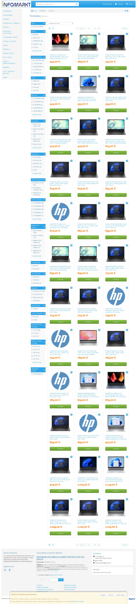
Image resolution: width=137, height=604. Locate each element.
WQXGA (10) (37, 167)
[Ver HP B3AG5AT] (88, 43)
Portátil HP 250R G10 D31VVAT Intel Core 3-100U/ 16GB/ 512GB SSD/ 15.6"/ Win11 (88, 225)
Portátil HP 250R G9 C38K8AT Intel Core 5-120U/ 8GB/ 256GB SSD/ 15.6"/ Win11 (115, 99)
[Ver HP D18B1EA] (60, 212)
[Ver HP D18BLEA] (116, 296)
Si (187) (35, 308)
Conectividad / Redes (10, 37)
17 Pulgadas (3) (38, 212)
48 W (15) (36, 352)
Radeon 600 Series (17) (37, 241)
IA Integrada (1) (38, 374)
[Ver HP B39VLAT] (116, 508)
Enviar (60, 579)
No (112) (35, 317)
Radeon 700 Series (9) (37, 251)
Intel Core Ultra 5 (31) (38, 135)
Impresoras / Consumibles (7, 32)
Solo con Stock (38, 26)
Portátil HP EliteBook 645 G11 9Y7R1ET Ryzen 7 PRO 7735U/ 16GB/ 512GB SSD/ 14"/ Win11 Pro (116, 437)
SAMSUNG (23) (38, 41)
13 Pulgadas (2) (38, 215)
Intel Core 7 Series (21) (37, 140)
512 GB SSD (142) (38, 60)
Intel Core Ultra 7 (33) (38, 130)
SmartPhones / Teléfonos (11, 23)
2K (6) (35, 170)
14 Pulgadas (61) (38, 206)
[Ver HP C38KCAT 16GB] (88, 169)
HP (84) (35, 34)
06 (95, 28)
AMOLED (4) (37, 283)
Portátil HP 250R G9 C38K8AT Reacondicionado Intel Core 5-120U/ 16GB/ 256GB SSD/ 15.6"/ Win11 (88, 142)
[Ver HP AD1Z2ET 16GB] (116, 339)
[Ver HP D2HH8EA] (60, 43)
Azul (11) (36, 90)
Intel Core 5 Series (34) (37, 125)
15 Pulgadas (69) (38, 203)
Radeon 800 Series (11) (37, 246)
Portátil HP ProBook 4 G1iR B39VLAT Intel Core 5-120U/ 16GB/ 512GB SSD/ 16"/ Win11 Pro (116, 521)
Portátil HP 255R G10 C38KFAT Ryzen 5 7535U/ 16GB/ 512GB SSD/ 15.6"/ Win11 (114, 268)
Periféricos (6, 49)
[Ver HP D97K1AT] (88, 466)
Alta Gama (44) (38, 297)
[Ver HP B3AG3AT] (60, 254)
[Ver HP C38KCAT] (60, 85)
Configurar (103, 595)
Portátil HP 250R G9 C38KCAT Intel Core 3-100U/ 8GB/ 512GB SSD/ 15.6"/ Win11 (60, 99)
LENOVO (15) (37, 44)
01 (81, 28)
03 (88, 28)
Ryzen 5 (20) (37, 144)
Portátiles (6, 19)
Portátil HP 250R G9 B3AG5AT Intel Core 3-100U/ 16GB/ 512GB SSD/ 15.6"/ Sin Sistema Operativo (60, 141)
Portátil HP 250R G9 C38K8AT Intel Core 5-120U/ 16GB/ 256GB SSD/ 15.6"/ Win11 (116, 183)
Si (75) (35, 320)
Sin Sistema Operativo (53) (37, 189)
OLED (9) (36, 280)
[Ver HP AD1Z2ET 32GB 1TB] (88, 508)
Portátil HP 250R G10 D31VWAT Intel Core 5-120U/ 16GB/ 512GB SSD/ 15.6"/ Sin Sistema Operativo (115, 141)
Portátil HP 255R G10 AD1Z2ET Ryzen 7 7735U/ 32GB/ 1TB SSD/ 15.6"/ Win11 (88, 521)
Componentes (7, 15)
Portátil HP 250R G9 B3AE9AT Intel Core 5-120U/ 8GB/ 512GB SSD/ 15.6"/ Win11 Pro (115, 225)
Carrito (130, 4)
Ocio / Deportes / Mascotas (9, 72)
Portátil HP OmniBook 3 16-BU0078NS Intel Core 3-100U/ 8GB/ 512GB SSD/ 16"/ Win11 (87, 99)
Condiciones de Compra (45, 589)
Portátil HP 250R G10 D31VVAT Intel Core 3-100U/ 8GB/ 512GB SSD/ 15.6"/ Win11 (115, 56)
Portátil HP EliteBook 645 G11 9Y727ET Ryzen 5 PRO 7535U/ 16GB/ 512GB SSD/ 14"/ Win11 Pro (88, 395)
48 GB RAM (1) (38, 111)
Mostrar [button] (124, 28)
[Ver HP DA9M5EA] (88, 339)
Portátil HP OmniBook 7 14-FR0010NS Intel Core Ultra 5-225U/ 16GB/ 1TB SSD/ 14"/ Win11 (114, 480)
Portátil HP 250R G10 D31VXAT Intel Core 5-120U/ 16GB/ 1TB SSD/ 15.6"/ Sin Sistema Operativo (88, 268)
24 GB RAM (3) (38, 108)
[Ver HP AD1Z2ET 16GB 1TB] (60, 423)
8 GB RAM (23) (38, 105)
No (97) (35, 265)
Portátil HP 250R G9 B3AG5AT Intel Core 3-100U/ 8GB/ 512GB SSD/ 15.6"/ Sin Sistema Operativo (88, 56)
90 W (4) (36, 359)
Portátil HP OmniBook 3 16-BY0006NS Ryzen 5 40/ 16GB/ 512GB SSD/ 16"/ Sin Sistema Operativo (59, 226)
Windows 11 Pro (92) (38, 184)
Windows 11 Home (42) (37, 194)
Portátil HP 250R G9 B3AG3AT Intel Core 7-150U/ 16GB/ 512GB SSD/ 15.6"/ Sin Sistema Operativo (60, 268)
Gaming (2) (36, 300)
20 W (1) (36, 333)
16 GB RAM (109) (38, 98)
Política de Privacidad (52, 570)
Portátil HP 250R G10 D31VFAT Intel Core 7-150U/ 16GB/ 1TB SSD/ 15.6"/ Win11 (88, 437)
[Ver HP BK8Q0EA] (116, 466)
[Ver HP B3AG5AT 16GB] (60, 127)
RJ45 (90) (36, 269)
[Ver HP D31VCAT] (60, 381)
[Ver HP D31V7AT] (60, 296)
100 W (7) (36, 356)
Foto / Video (7, 57)
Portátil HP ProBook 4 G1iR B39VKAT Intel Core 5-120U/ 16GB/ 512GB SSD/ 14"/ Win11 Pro (60, 521)
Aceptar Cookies (120, 595)
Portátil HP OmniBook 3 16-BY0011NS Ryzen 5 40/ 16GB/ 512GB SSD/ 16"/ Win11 (114, 310)
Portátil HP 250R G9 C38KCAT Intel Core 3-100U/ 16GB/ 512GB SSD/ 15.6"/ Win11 (88, 183)
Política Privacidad (42, 587)
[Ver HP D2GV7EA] (116, 381)
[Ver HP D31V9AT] (60, 339)
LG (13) (35, 47)
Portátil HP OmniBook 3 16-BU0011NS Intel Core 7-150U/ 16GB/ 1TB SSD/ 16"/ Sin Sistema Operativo (115, 395)
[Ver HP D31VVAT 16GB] (88, 212)
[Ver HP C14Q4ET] (60, 466)
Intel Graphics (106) (37, 231)
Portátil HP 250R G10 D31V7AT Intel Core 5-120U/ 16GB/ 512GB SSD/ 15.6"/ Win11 (60, 310)
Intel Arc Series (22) (38, 236)
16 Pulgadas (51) (38, 209)
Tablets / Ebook (8, 53)
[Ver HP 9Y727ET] (88, 381)
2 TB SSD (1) (37, 73)
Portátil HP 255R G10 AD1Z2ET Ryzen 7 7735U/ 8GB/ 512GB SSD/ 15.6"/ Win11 (59, 183)
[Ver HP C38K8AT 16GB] (116, 169)
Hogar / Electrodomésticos (9, 62)
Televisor (6, 27)
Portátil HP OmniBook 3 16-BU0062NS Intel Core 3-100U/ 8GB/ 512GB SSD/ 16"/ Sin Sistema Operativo (59, 57)
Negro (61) (36, 84)
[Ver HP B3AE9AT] (116, 212)
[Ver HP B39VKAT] (60, 508)
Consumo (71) (37, 294)
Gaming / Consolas (9, 41)
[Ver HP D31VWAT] (116, 127)
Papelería (6, 67)
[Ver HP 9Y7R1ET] (116, 423)
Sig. (99, 28)
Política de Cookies (77, 601)
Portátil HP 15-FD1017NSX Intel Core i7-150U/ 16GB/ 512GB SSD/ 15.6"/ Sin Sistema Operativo (88, 352)
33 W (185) (36, 330)
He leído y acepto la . (50, 575)
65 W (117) (36, 346)
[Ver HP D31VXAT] (88, 254)
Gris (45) (36, 87)
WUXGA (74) (37, 160)
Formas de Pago (69, 589)
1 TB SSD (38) (37, 63)
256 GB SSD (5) (38, 66)
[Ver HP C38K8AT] (116, 85)
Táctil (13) (36, 277)
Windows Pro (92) (39, 291)
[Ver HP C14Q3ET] (88, 296)
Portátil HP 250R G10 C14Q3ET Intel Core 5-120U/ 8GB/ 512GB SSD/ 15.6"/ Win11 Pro (87, 310)
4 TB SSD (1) (37, 70)
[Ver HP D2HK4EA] (88, 85)
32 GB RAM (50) (38, 101)
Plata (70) (36, 81)
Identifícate (108, 4)
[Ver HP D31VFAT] (88, 423)
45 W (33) (36, 349)
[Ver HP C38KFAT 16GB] (116, 254)
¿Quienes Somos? (42, 591)
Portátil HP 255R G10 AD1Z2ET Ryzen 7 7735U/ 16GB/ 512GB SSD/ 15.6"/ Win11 (114, 352)
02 (85, 28)
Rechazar (111, 595)
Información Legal (70, 585)
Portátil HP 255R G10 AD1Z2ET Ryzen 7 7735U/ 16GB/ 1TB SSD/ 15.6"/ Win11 (60, 437)
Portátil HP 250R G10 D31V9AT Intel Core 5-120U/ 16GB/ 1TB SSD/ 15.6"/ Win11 (59, 352)
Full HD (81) (37, 157)
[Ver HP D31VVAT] (116, 43)
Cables (5, 45)
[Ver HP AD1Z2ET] (60, 169)
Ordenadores (7, 11)
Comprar (60, 68)
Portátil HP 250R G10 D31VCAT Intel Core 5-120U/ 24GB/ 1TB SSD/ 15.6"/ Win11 (59, 395)
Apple (5, 77)
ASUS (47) (36, 38)
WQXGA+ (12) (37, 163)
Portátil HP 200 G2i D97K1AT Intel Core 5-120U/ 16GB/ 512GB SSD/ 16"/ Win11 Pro (88, 479)
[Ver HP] (88, 127)
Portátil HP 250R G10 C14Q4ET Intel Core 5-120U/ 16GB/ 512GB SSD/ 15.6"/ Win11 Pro (60, 479)
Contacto (120, 4)
